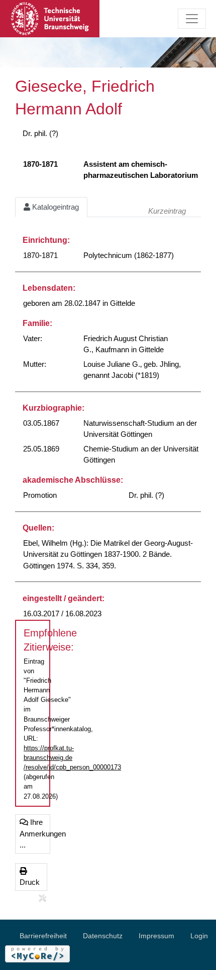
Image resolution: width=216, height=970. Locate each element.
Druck (30, 882)
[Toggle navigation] (192, 19)
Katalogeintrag (54, 207)
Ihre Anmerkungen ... (35, 833)
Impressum (156, 936)
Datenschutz (103, 936)
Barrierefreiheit (43, 936)
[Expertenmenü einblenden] (42, 899)
